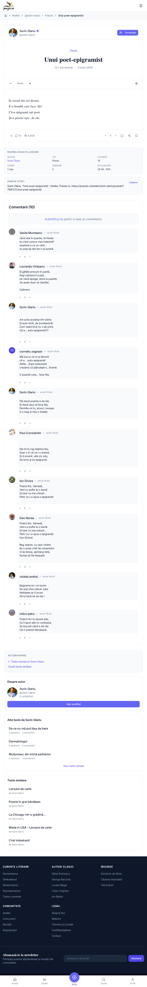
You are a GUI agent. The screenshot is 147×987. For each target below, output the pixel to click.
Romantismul (10, 873)
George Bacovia (61, 879)
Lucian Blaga (59, 885)
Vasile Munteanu (31, 233)
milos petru (27, 614)
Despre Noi (58, 912)
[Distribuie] (129, 135)
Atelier (16, 15)
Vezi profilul (73, 704)
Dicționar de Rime (111, 873)
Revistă (7, 924)
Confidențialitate (61, 930)
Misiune (56, 918)
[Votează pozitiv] (105, 135)
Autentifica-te (54, 219)
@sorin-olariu (32, 15)
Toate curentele (12, 896)
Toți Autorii (107, 885)
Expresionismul (11, 890)
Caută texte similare (19, 666)
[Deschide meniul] (141, 6)
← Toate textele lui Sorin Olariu (26, 661)
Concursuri (9, 918)
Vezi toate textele (73, 765)
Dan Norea (27, 518)
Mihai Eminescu (61, 873)
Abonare (136, 958)
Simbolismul (10, 879)
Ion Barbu (57, 896)
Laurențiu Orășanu (32, 266)
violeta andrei (29, 576)
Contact (56, 935)
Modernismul (10, 885)
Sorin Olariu (13, 160)
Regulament (10, 930)
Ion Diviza (26, 481)
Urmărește (130, 32)
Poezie (49, 15)
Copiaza (133, 182)
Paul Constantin (30, 433)
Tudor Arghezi (60, 890)
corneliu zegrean (31, 351)
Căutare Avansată (111, 879)
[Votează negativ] (115, 135)
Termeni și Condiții (62, 924)
